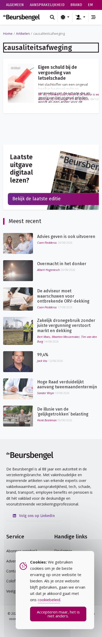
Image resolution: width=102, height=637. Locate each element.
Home (8, 33)
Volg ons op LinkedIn (36, 516)
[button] (80, 17)
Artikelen (23, 33)
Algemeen (15, 5)
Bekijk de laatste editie (36, 199)
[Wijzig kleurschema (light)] (65, 17)
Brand (76, 5)
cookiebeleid (49, 599)
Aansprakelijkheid (47, 5)
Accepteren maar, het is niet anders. (58, 613)
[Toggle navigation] (93, 17)
